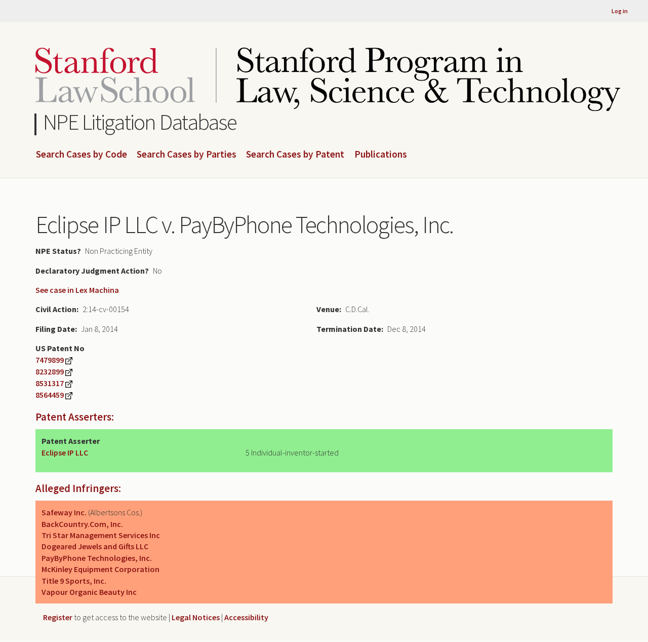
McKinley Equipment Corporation (100, 569)
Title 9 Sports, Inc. (74, 581)
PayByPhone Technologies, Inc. (97, 558)
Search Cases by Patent (295, 154)
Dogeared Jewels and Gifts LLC (95, 546)
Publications (380, 154)
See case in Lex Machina (77, 290)
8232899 (49, 371)
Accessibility (246, 617)
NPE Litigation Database (140, 122)
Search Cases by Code (81, 154)
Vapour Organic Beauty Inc (89, 592)
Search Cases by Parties (186, 154)
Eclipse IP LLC (65, 452)
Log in (620, 11)
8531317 (49, 383)
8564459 (49, 395)
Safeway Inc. (64, 512)
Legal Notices (196, 617)
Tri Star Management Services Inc (101, 535)
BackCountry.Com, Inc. (82, 524)
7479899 (49, 360)
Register (57, 617)
